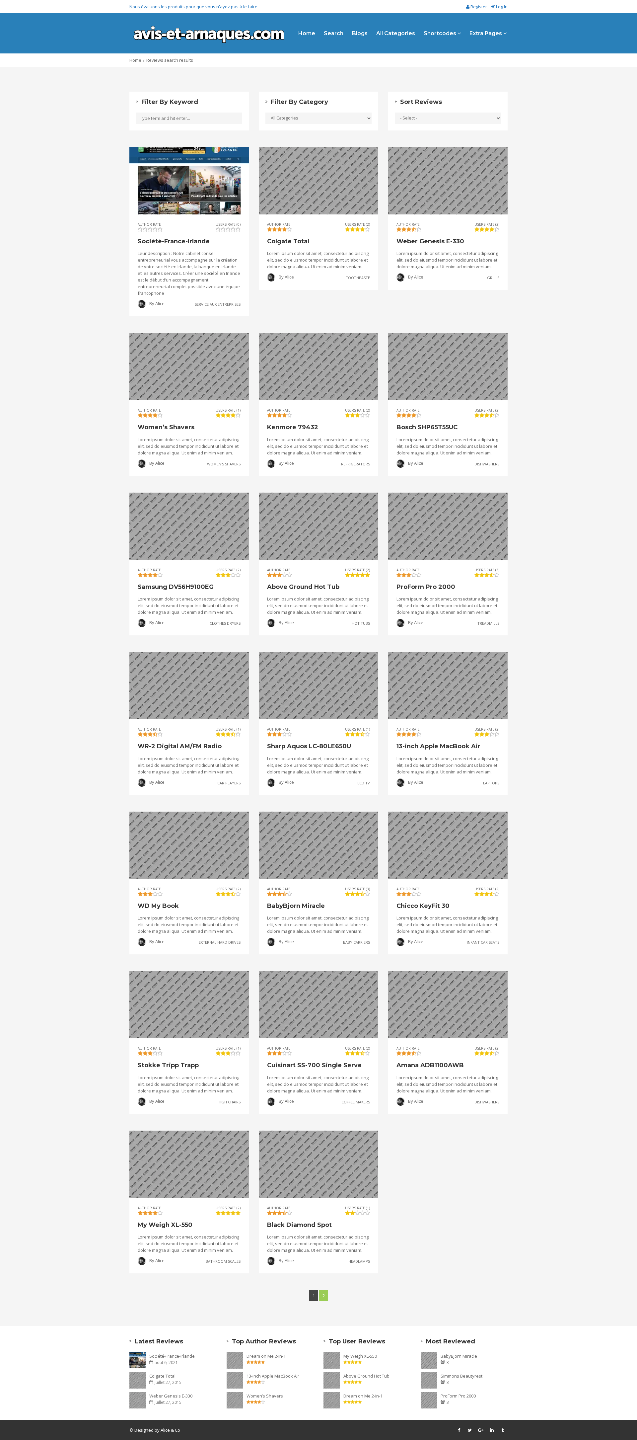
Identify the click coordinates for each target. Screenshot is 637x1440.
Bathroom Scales (223, 1261)
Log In (501, 7)
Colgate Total (162, 1376)
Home (306, 33)
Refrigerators (355, 463)
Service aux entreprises (218, 304)
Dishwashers (486, 463)
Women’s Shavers (265, 1396)
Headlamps (359, 1261)
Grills (493, 277)
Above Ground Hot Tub (366, 1376)
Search (333, 33)
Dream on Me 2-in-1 (266, 1356)
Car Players (229, 782)
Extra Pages (486, 33)
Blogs (360, 33)
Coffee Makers (355, 1101)
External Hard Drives (220, 942)
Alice (160, 303)
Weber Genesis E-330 (170, 1396)
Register (478, 7)
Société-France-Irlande (172, 1356)
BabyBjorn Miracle (459, 1356)
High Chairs (229, 1101)
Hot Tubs (361, 623)
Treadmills (488, 623)
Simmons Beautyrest (461, 1376)
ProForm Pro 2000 (458, 1396)
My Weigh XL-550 (360, 1356)
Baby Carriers (356, 942)
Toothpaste (358, 277)
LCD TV (363, 782)
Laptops (491, 782)
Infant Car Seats (483, 942)
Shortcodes (441, 33)
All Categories (395, 33)
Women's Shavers (224, 463)
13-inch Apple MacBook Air (273, 1376)
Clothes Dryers (225, 623)
